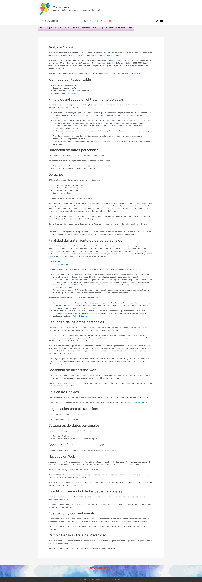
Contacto (109, 28)
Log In (130, 28)
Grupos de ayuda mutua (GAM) (58, 28)
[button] (153, 21)
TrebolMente (61, 7)
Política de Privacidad (61, 264)
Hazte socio (120, 28)
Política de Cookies (80, 316)
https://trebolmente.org (111, 55)
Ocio (95, 28)
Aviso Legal (136, 73)
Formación (86, 28)
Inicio (41, 28)
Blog (101, 28)
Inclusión (75, 28)
